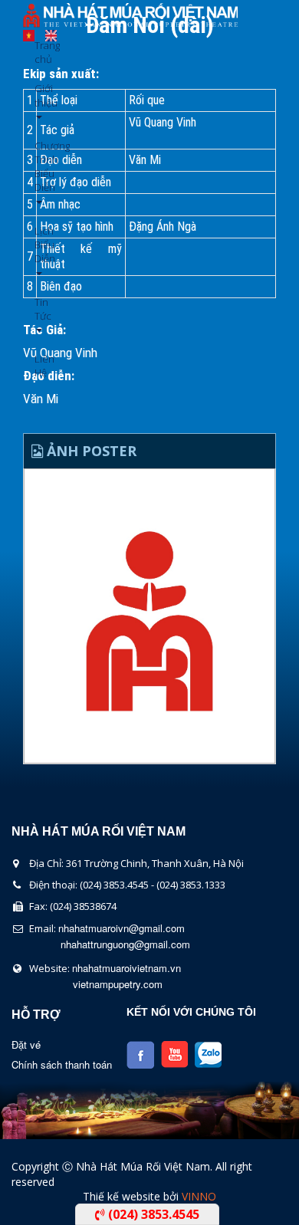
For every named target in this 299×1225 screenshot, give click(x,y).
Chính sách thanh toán (62, 1064)
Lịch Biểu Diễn (40, 244)
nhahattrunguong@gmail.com (125, 944)
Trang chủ (40, 52)
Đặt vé (26, 1044)
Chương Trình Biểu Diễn (40, 167)
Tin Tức (40, 309)
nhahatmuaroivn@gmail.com (121, 928)
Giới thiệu (40, 95)
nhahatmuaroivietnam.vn (126, 968)
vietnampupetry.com (118, 984)
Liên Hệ (40, 365)
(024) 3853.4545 (152, 1214)
